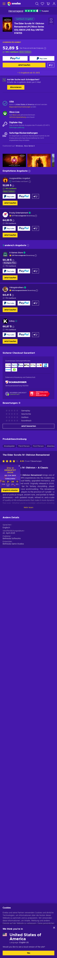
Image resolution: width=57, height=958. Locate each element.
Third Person (24, 446)
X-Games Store (16, 253)
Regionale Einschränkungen (20, 107)
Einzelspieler (9, 446)
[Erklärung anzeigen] (36, 216)
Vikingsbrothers (16, 288)
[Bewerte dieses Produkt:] (11, 461)
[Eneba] (14, 4)
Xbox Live (16, 115)
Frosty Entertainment (18, 213)
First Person (38, 446)
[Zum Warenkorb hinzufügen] (50, 65)
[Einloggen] (54, 3)
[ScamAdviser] (16, 382)
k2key (12, 321)
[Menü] (3, 3)
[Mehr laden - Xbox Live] (5, 113)
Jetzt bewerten (28, 426)
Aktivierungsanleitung (17, 117)
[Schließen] (54, 928)
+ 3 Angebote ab (28, 73)
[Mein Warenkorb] (48, 3)
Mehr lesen (28, 507)
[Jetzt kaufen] (15, 58)
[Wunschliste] (42, 3)
